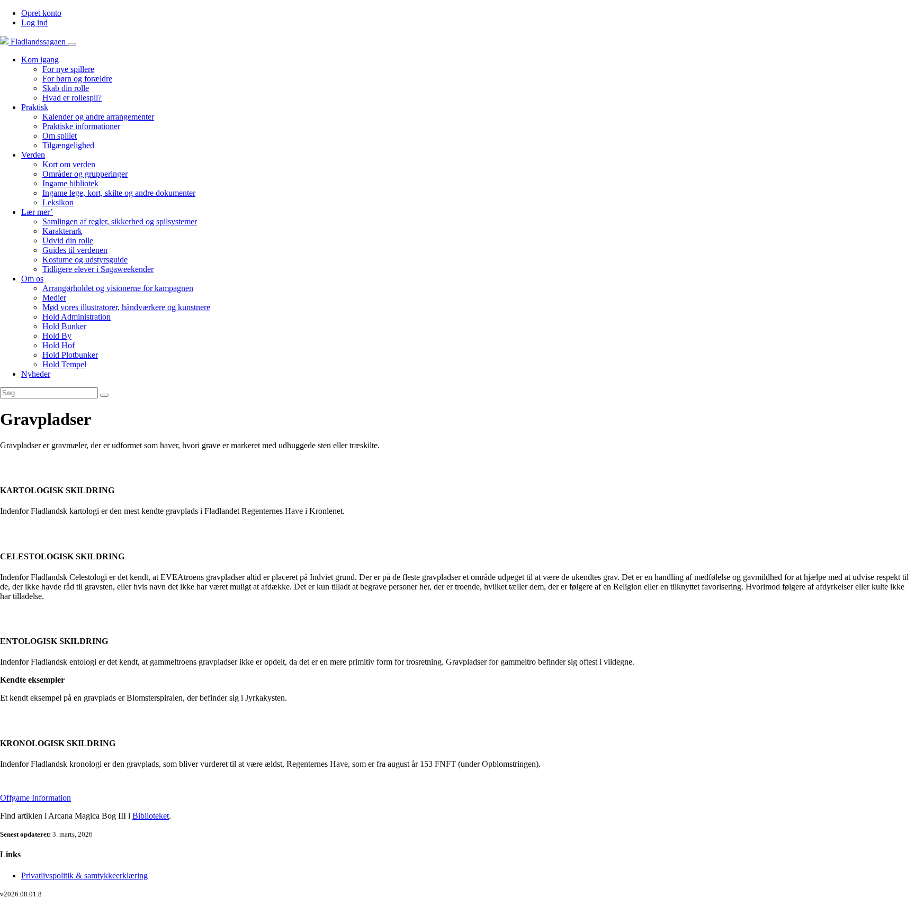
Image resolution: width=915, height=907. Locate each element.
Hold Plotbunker (70, 354)
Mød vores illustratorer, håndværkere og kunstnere (126, 307)
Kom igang (40, 59)
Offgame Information (35, 797)
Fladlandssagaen (38, 41)
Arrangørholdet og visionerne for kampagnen (117, 288)
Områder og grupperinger (85, 173)
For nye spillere (68, 69)
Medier (54, 297)
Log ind (34, 22)
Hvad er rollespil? (72, 97)
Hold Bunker (64, 326)
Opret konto (41, 12)
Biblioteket (150, 815)
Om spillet (59, 135)
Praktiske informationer (81, 126)
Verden (33, 154)
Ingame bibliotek (70, 183)
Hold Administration (76, 316)
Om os (32, 278)
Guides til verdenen (74, 250)
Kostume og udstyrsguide (85, 259)
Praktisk (34, 107)
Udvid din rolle (67, 240)
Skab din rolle (65, 88)
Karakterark (62, 230)
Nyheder (35, 373)
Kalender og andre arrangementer (98, 116)
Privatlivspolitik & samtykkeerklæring (84, 875)
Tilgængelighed (68, 145)
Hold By (56, 335)
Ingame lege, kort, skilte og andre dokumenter (118, 192)
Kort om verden (68, 164)
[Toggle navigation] (72, 44)
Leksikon (58, 202)
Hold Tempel (64, 364)
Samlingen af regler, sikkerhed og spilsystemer (119, 221)
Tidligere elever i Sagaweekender (98, 269)
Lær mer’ (37, 211)
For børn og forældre (77, 78)
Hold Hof (58, 345)
